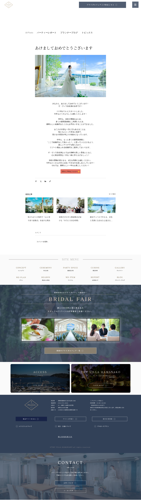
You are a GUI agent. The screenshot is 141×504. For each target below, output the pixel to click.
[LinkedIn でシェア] (45, 181)
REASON (45, 277)
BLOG (120, 277)
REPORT (95, 277)
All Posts (29, 32)
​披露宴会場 (70, 270)
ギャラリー (120, 270)
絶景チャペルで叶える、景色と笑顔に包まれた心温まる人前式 (101, 219)
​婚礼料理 (95, 270)
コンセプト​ (21, 270)
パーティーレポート (46, 32)
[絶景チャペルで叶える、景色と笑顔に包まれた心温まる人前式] (102, 205)
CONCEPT (21, 268)
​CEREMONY (46, 268)
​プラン (21, 280)
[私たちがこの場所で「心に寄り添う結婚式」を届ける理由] (39, 205)
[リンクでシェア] (50, 181)
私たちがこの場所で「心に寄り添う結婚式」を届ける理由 (39, 218)
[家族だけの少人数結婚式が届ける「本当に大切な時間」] (71, 205)
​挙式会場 (45, 270)
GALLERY (120, 268)
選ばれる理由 (46, 280)
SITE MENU (70, 259)
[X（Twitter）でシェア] (41, 181)
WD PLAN (21, 277)
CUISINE (95, 268)
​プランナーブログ (120, 280)
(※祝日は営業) (69, 405)
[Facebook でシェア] (36, 181)
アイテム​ (70, 280)
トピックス (87, 32)
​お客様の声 (95, 280)
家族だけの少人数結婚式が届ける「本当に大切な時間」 (70, 218)
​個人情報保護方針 (65, 437)
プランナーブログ (69, 32)
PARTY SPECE (70, 268)
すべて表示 (112, 194)
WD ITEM (70, 277)
